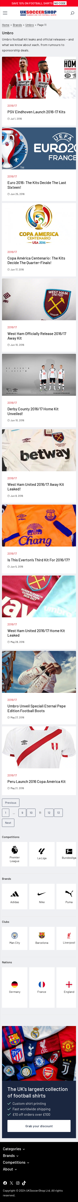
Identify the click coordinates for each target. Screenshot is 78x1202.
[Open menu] (5, 13)
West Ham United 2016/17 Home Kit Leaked (36, 632)
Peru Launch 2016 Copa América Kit (36, 781)
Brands (17, 24)
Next (8, 822)
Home (5, 24)
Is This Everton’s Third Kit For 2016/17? (38, 560)
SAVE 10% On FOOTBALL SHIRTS (39, 3)
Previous (10, 802)
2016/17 (12, 105)
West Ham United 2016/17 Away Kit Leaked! (35, 486)
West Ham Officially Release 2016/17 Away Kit (36, 335)
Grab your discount (39, 1126)
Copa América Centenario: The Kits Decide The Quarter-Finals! (36, 260)
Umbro (29, 24)
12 (49, 812)
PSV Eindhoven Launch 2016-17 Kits (36, 111)
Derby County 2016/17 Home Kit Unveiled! (33, 411)
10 (31, 812)
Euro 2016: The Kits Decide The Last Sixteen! (36, 184)
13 (58, 812)
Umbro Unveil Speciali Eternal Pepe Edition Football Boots (36, 708)
